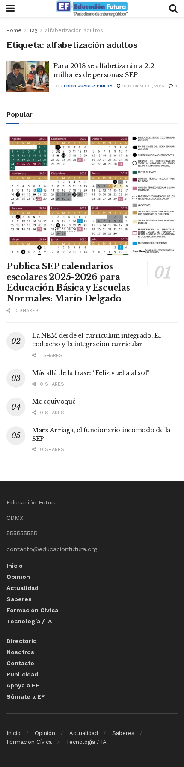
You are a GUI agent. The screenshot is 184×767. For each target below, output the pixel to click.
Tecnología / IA (29, 621)
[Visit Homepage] (91, 8)
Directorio (21, 640)
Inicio (14, 565)
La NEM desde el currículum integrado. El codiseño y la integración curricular (96, 340)
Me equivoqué (54, 401)
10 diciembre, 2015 (142, 85)
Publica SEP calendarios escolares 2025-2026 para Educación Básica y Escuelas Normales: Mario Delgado (68, 282)
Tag (33, 30)
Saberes (19, 599)
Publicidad (22, 674)
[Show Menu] (10, 8)
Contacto (20, 663)
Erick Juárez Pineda (88, 85)
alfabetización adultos (74, 30)
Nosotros (20, 652)
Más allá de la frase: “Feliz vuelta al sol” (90, 373)
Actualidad (22, 587)
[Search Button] (173, 8)
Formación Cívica (32, 610)
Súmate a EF (25, 696)
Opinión (18, 576)
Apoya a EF (22, 685)
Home (13, 30)
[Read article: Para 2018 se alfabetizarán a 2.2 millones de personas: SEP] (27, 76)
